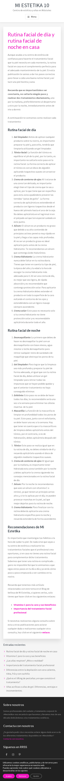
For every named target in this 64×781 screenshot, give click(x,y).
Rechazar (22, 776)
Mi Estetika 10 (32, 5)
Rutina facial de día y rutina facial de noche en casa (31, 651)
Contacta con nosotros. (13, 738)
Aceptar (9, 776)
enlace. (46, 632)
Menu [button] (33, 16)
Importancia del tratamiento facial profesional (30, 665)
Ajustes (36, 776)
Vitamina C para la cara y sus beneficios (35, 604)
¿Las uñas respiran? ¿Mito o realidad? (24, 660)
